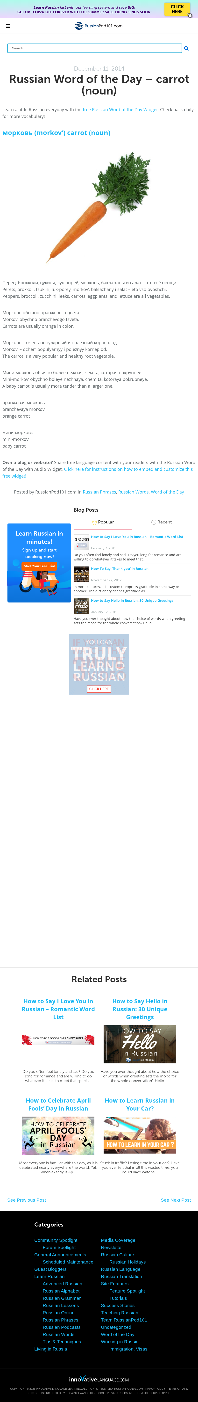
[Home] (99, 29)
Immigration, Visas (128, 1348)
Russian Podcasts (62, 1327)
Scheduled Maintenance (68, 1261)
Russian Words (133, 492)
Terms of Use (177, 1388)
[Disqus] (99, 766)
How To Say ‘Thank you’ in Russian (119, 568)
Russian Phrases (99, 492)
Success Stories (118, 1305)
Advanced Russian (62, 1283)
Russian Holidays (127, 1261)
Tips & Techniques (62, 1341)
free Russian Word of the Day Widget (120, 109)
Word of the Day (167, 492)
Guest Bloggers (50, 1269)
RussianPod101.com (128, 1388)
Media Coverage (118, 1240)
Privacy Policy (154, 1388)
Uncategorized (116, 1327)
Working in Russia (120, 1341)
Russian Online (59, 1312)
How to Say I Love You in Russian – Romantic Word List (137, 536)
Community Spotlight (55, 1240)
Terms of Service (148, 1393)
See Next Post (176, 1200)
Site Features (115, 1283)
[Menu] (7, 26)
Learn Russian (49, 1276)
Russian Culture (117, 1254)
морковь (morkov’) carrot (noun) (56, 132)
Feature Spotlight (127, 1290)
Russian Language (121, 1269)
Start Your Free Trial (39, 566)
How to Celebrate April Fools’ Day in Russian (58, 1104)
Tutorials (118, 1298)
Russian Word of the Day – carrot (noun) (99, 84)
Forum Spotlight (59, 1247)
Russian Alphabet (61, 1290)
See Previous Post (26, 1200)
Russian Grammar (62, 1298)
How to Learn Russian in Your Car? (140, 1104)
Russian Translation (121, 1276)
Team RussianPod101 (124, 1319)
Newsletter (112, 1247)
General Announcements (60, 1254)
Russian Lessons (61, 1305)
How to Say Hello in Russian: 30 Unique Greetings (132, 600)
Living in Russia (50, 1348)
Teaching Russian (119, 1312)
